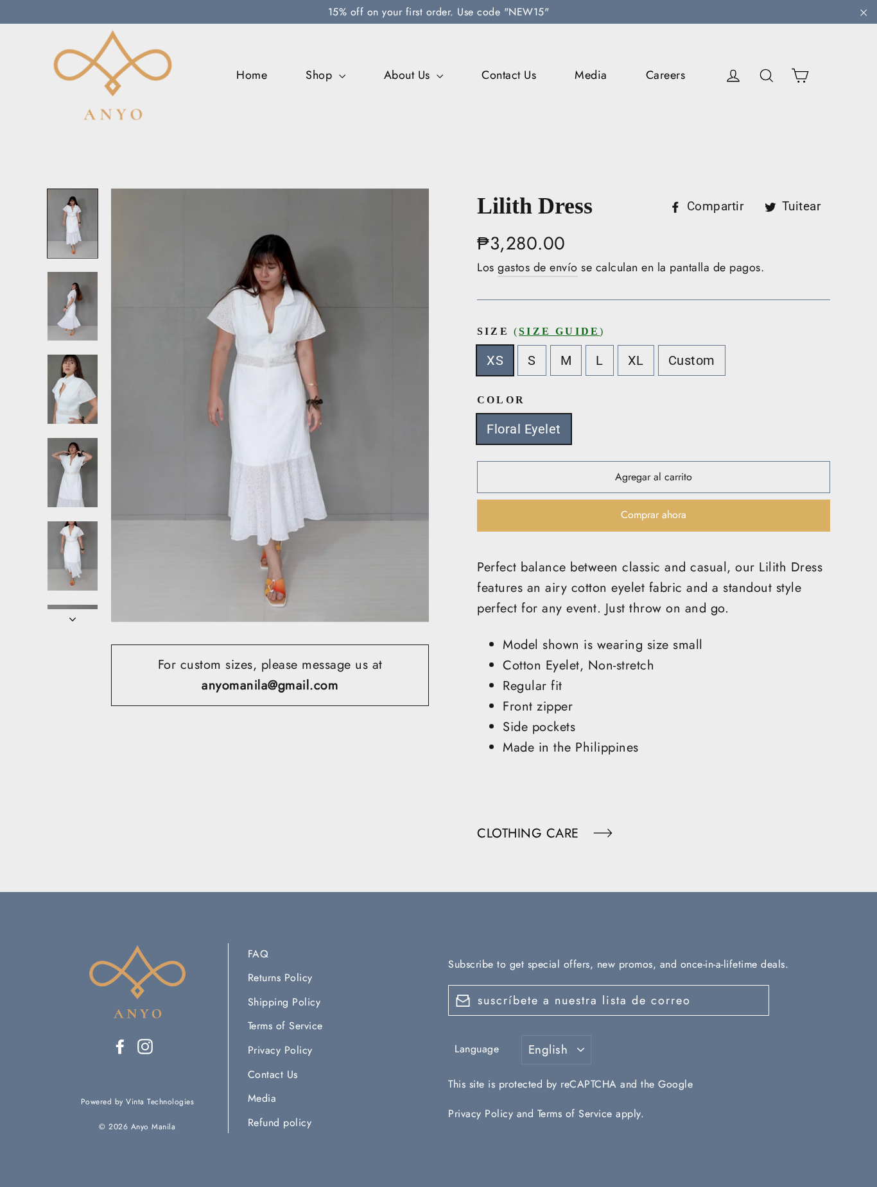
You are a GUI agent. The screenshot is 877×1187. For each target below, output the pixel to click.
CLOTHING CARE (530, 833)
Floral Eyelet (524, 429)
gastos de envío (538, 267)
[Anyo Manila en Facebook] (120, 1045)
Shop (321, 75)
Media (591, 75)
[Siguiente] (72, 615)
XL (636, 360)
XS (495, 360)
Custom (691, 360)
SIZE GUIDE (559, 331)
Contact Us (509, 75)
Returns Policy (280, 977)
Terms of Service (285, 1025)
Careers (666, 75)
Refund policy (280, 1122)
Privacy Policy (280, 1050)
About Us (409, 75)
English (548, 1049)
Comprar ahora (653, 514)
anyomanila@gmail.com (270, 685)
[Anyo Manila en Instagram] (145, 1045)
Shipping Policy (284, 1002)
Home (251, 75)
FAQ (258, 954)
